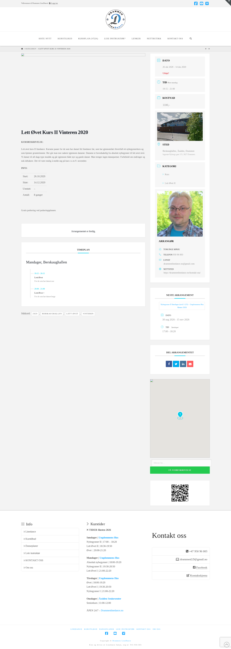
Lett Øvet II (170, 183)
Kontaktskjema (198, 575)
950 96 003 (178, 255)
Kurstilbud (30, 538)
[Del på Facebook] (169, 364)
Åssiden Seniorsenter (110, 598)
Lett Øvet (72, 314)
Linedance (30, 531)
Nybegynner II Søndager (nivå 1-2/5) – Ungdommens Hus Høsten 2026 (182, 305)
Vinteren (88, 314)
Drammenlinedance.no (112, 610)
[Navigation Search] (190, 39)
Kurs (167, 174)
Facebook (201, 567)
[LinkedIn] (183, 364)
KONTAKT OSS (34, 560)
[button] (228, 3)
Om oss (29, 567)
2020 (35, 314)
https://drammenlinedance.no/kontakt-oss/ (182, 273)
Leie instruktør (32, 553)
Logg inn (54, 3)
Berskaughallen (52, 314)
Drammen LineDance (122, 641)
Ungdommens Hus (108, 537)
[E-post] (190, 364)
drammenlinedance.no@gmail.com (179, 264)
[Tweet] (176, 364)
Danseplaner (31, 546)
